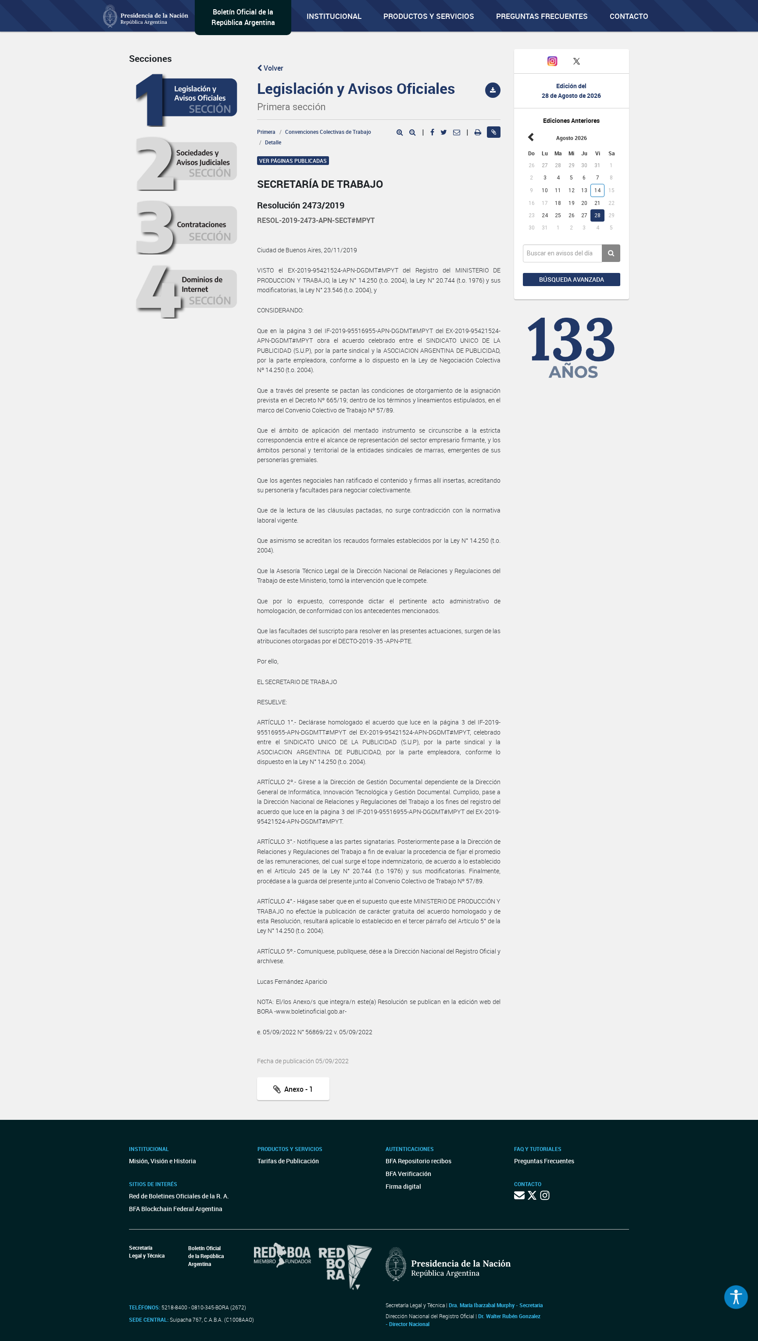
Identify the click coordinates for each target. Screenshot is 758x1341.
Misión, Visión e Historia (162, 1161)
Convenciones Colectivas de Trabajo (328, 131)
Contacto (629, 16)
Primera (266, 131)
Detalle (273, 142)
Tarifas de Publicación (288, 1161)
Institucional (334, 16)
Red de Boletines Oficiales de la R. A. (179, 1196)
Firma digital (403, 1186)
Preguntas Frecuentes (542, 16)
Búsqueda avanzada (571, 279)
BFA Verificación (408, 1173)
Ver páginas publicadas (293, 160)
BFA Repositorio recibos (418, 1161)
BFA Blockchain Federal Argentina (175, 1209)
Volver (272, 68)
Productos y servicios (428, 16)
